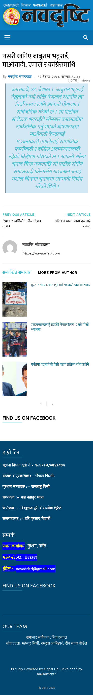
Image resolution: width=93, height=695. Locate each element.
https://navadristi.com (41, 253)
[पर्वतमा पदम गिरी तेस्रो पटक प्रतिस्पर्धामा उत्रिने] (14, 379)
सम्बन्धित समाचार (16, 273)
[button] (86, 37)
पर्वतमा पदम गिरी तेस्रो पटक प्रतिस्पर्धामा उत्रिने (60, 365)
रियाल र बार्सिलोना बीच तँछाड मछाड (21, 223)
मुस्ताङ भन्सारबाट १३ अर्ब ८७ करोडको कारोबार (60, 285)
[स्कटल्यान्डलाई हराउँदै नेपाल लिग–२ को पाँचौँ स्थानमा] (14, 339)
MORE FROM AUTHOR (57, 273)
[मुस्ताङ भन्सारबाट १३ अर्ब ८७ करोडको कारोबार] (14, 299)
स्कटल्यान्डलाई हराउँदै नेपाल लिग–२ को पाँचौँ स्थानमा (60, 327)
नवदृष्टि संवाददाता (19, 76)
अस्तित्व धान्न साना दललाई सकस (73, 223)
